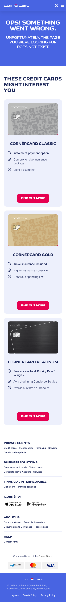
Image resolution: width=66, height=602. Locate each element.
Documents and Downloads (18, 526)
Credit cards (10, 447)
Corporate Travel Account (17, 471)
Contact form (11, 541)
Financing (41, 447)
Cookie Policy (30, 595)
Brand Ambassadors (34, 522)
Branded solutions (26, 486)
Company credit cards (15, 467)
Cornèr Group (45, 556)
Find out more (33, 198)
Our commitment (12, 522)
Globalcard (9, 486)
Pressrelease (41, 526)
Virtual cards (35, 467)
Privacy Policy (48, 595)
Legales (15, 595)
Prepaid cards (26, 447)
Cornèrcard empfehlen (15, 452)
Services (52, 447)
